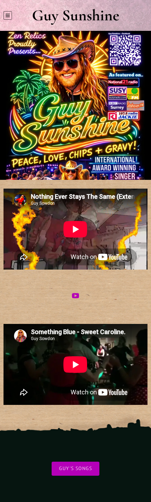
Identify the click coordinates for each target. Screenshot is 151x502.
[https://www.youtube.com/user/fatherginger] (75, 296)
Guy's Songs (75, 468)
